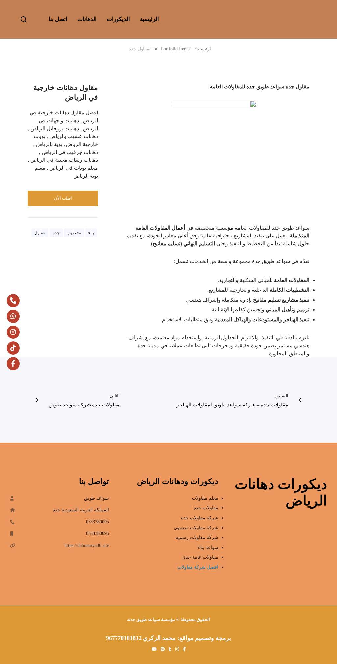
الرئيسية (205, 48)
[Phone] (13, 300)
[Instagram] (13, 332)
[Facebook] (13, 363)
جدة (56, 232)
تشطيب (73, 232)
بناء (91, 232)
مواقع (187, 638)
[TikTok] (13, 348)
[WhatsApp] (13, 316)
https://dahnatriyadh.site (87, 545)
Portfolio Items (175, 48)
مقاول (40, 232)
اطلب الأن (63, 198)
